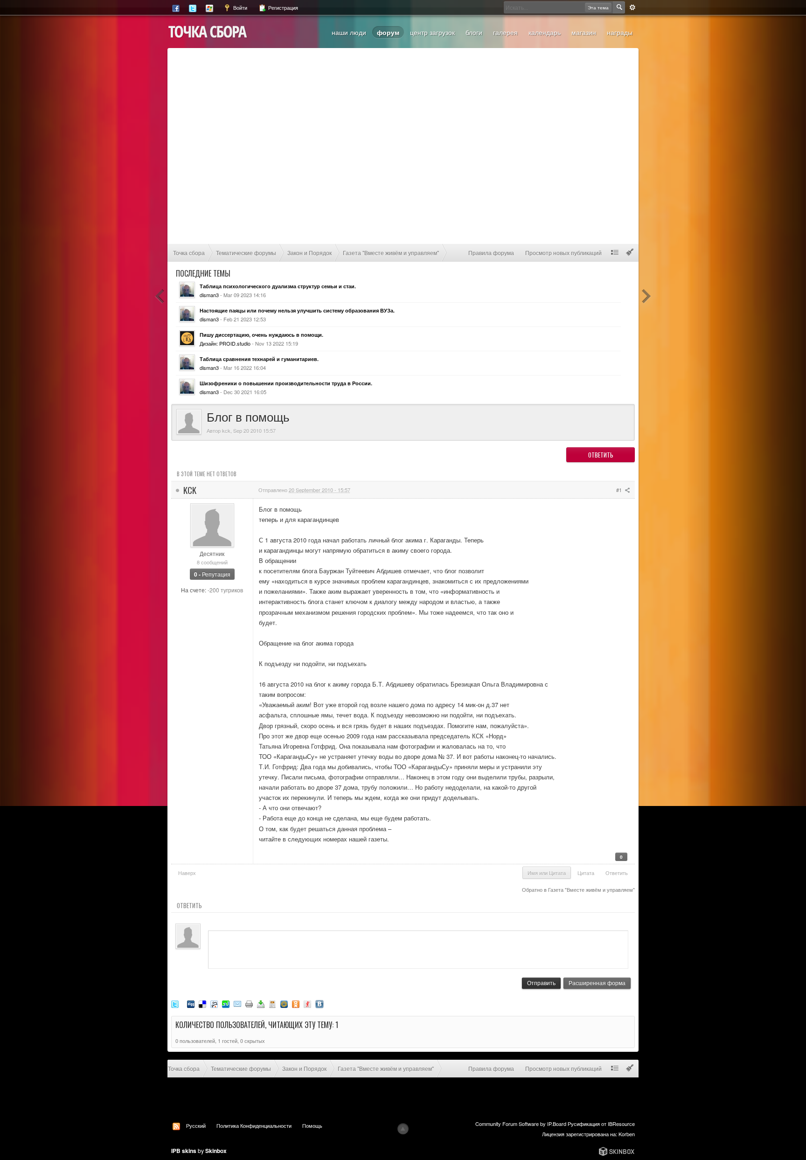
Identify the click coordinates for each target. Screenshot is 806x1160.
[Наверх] (403, 1128)
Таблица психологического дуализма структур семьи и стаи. (278, 286)
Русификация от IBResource (600, 1123)
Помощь (312, 1125)
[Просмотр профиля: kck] (212, 524)
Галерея (505, 32)
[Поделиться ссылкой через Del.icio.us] (202, 1003)
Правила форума (491, 253)
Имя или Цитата (547, 872)
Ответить (600, 454)
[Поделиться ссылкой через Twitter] (175, 1003)
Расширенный (632, 7)
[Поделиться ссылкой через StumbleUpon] (225, 1003)
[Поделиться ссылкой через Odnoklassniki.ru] (295, 1003)
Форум (388, 32)
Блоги (474, 32)
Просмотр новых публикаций (563, 253)
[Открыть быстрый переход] (614, 252)
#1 (619, 489)
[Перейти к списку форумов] (207, 31)
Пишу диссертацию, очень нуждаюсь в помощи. (261, 334)
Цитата (585, 872)
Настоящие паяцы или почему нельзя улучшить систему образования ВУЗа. (297, 310)
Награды (619, 32)
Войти (239, 7)
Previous (160, 296)
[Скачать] (260, 1003)
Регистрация (282, 7)
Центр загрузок (432, 32)
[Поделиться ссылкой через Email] (237, 1003)
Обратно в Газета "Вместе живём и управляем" (578, 889)
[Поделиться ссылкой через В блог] (272, 1003)
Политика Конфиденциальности (254, 1125)
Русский (196, 1125)
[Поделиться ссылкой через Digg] (191, 1003)
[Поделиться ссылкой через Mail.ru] (284, 1003)
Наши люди (349, 32)
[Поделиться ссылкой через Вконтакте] (319, 1003)
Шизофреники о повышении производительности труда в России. (286, 383)
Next (646, 296)
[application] (418, 947)
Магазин (583, 32)
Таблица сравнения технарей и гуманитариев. (259, 358)
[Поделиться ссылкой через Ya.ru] (307, 1003)
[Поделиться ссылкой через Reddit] (214, 1003)
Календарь (544, 32)
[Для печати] (249, 1003)
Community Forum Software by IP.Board (520, 1123)
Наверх (187, 872)
